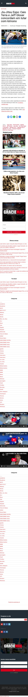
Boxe (1, 323)
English (2, 327)
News (1, 374)
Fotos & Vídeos (4, 334)
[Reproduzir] (2, 426)
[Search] (26, 3)
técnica (2, 398)
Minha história (3, 366)
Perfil (1, 383)
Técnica (2, 396)
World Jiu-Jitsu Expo (8, 130)
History (2, 351)
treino (1, 400)
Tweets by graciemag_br (14, 602)
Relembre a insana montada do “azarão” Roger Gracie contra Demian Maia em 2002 (13, 257)
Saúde (1, 389)
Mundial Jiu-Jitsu (7, 128)
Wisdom (2, 404)
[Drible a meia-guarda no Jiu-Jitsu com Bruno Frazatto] (14, 162)
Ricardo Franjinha (16, 128)
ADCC (1, 308)
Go (25, 619)
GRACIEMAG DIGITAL (5, 340)
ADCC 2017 (3, 310)
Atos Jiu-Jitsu (3, 319)
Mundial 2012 (13, 127)
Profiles (2, 385)
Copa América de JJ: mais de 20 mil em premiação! (13, 260)
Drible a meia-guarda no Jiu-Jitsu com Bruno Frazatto (14, 172)
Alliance (2, 312)
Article (1, 314)
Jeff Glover (9, 126)
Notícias (3, 9)
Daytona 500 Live (4, 696)
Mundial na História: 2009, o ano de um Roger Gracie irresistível (14, 193)
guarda (22, 124)
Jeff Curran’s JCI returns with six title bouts (11, 265)
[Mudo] (24, 426)
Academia (2, 306)
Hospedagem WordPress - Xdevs (14, 691)
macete (2, 363)
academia (2, 304)
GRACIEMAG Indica (5, 342)
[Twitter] (9, 624)
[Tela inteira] (26, 426)
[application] (14, 420)
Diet (1, 325)
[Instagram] (4, 624)
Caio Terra (9, 124)
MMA (1, 370)
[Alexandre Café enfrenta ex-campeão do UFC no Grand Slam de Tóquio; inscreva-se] (14, 141)
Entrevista (2, 331)
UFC (1, 402)
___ (1, 302)
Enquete (2, 329)
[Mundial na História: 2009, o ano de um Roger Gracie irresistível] (14, 183)
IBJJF (4, 126)
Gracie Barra (3, 338)
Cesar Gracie (16, 124)
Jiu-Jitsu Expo (22, 126)
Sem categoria (3, 391)
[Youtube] (2, 624)
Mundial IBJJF (21, 127)
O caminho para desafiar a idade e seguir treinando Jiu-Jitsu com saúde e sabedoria (14, 246)
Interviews (2, 355)
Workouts (2, 406)
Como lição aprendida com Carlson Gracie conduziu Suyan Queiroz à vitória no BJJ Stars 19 (13, 262)
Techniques (3, 393)
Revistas (2, 387)
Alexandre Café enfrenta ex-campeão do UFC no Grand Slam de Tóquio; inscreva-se (14, 151)
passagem (2, 381)
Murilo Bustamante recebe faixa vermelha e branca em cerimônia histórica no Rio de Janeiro (13, 268)
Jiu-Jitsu (15, 126)
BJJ (1, 321)
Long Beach (6, 127)
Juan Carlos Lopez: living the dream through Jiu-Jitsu (13, 244)
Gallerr (1, 336)
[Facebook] (7, 624)
